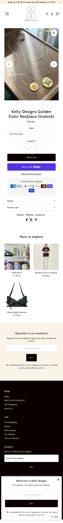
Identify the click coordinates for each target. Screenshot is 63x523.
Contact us (40, 215)
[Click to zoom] (54, 33)
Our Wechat (9, 434)
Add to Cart (31, 157)
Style (31, 128)
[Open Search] (47, 14)
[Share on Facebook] (27, 220)
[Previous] (9, 64)
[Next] (54, 64)
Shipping (29, 215)
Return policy (10, 430)
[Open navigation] (7, 14)
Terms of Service (11, 438)
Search (7, 426)
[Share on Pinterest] (36, 220)
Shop (6, 396)
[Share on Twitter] (31, 220)
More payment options (31, 174)
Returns (20, 215)
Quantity (31, 141)
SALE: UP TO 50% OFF (14, 400)
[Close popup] (58, 479)
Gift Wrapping (10, 404)
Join (31, 357)
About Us (8, 408)
